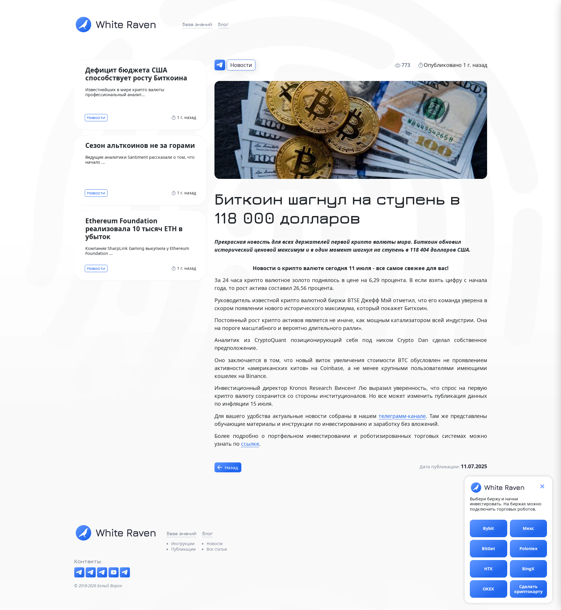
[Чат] (91, 572)
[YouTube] (113, 572)
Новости (241, 64)
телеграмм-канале (402, 415)
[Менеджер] (125, 572)
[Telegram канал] (79, 572)
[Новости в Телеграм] (219, 65)
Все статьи (217, 549)
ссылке (250, 443)
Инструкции (183, 543)
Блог (223, 24)
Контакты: (88, 561)
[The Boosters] (102, 572)
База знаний (197, 24)
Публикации (183, 549)
